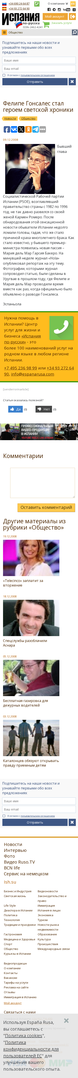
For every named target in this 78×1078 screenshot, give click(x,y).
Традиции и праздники (20, 925)
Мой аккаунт (13, 1003)
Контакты (11, 973)
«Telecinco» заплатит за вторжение (23, 583)
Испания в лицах (49, 910)
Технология (12, 920)
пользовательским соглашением (38, 75)
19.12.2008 (9, 536)
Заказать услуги (61, 23)
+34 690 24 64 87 (19, 3)
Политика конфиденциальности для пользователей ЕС (31, 1049)
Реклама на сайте (16, 987)
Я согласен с (31, 75)
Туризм (43, 920)
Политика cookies (23, 1035)
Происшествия (48, 944)
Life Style (10, 906)
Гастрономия (13, 934)
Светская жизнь (15, 896)
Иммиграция (46, 906)
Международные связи (54, 949)
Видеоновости (48, 891)
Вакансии (10, 978)
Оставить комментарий (46, 507)
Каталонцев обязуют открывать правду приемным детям (31, 763)
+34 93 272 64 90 (19, 8)
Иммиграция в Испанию (20, 997)
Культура (44, 939)
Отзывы (9, 992)
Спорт (8, 944)
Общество (15, 32)
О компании (56, 3)
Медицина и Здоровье (19, 939)
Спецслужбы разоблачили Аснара (25, 643)
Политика (10, 915)
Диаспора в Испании (18, 910)
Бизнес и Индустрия (17, 891)
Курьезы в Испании (17, 954)
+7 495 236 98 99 (20, 368)
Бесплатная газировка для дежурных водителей (25, 703)
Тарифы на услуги (16, 982)
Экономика (45, 915)
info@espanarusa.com (32, 374)
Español (73, 3)
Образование (47, 934)
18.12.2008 (9, 596)
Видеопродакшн (15, 963)
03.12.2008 (9, 716)
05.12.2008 (9, 656)
